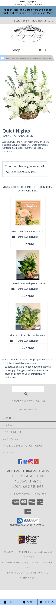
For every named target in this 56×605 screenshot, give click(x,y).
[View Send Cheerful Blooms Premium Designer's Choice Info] (28, 213)
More (7, 151)
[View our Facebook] (20, 463)
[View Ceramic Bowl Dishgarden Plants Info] (28, 265)
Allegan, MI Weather (14, 562)
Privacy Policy (14, 572)
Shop (16, 49)
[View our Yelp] (36, 463)
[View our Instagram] (30, 463)
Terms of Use (28, 578)
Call (10, 602)
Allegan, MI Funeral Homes (20, 552)
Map (29, 602)
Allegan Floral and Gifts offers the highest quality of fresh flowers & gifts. (28, 11)
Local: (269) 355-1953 (28, 487)
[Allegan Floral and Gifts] (28, 42)
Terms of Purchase (37, 572)
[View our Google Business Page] (25, 463)
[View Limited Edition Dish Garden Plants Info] (28, 317)
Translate (37, 4)
